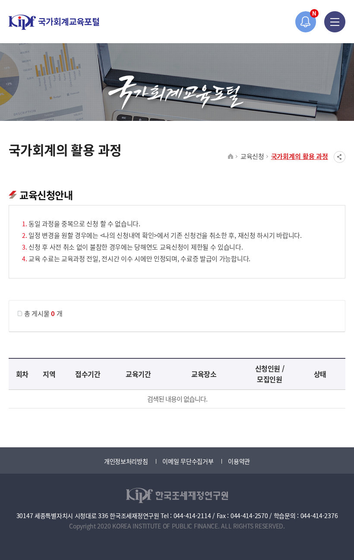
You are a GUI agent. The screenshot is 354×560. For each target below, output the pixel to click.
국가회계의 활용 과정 (299, 156)
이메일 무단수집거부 (187, 461)
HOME (231, 156)
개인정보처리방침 (126, 461)
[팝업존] (305, 21)
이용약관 (239, 461)
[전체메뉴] (334, 21)
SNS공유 (339, 157)
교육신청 (252, 156)
